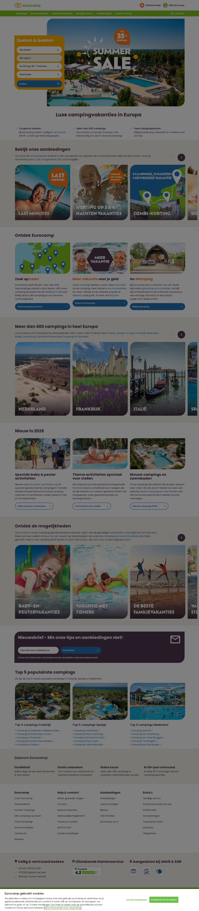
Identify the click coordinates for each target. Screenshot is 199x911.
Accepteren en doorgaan (164, 899)
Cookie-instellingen (136, 899)
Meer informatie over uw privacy (62, 907)
